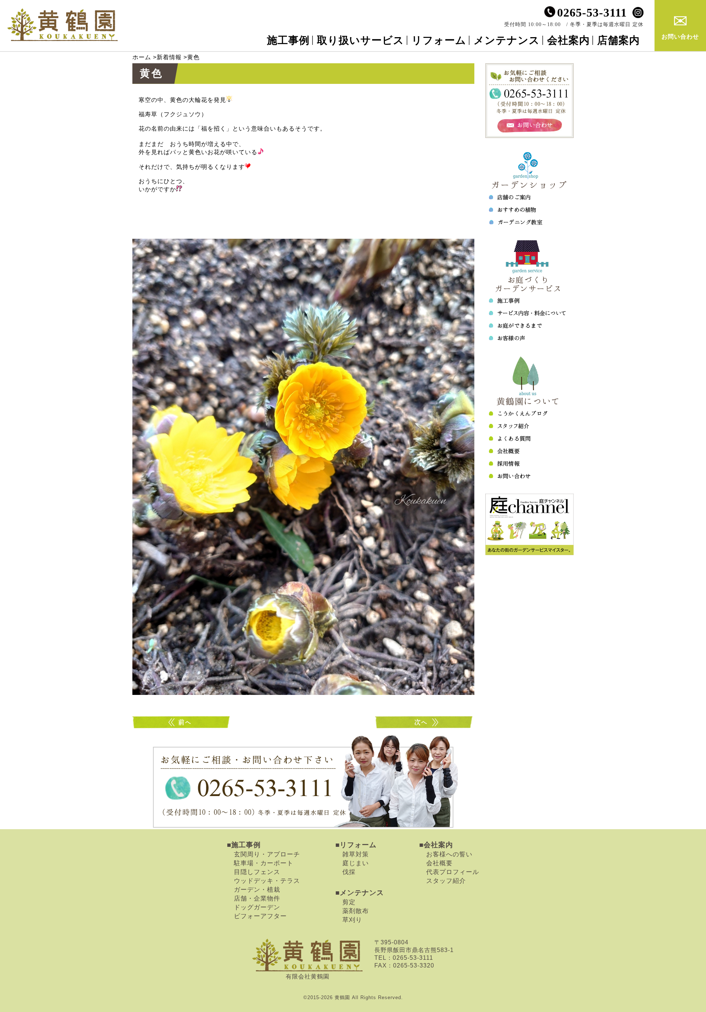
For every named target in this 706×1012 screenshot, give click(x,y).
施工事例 (288, 40)
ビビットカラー (424, 722)
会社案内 (568, 40)
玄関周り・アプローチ (267, 854)
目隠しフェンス (257, 872)
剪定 (349, 902)
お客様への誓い (449, 854)
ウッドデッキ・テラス (267, 880)
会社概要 (439, 863)
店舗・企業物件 (257, 898)
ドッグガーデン (257, 907)
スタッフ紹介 (446, 880)
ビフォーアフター (260, 916)
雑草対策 (355, 854)
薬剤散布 (355, 911)
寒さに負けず (182, 722)
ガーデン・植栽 (257, 889)
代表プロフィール (452, 872)
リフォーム (438, 40)
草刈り (352, 919)
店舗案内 (618, 40)
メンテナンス (507, 40)
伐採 (349, 872)
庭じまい (355, 863)
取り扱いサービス (360, 40)
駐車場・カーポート (263, 863)
